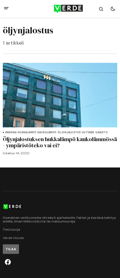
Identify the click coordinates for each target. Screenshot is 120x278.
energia (10, 132)
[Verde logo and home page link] (60, 9)
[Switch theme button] (112, 8)
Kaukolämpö (46, 132)
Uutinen (88, 132)
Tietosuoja (11, 229)
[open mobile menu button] (6, 9)
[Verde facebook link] (8, 262)
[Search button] (101, 8)
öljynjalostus (69, 132)
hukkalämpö (27, 132)
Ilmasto (101, 132)
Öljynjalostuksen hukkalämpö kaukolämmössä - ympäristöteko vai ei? (60, 142)
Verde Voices (13, 238)
